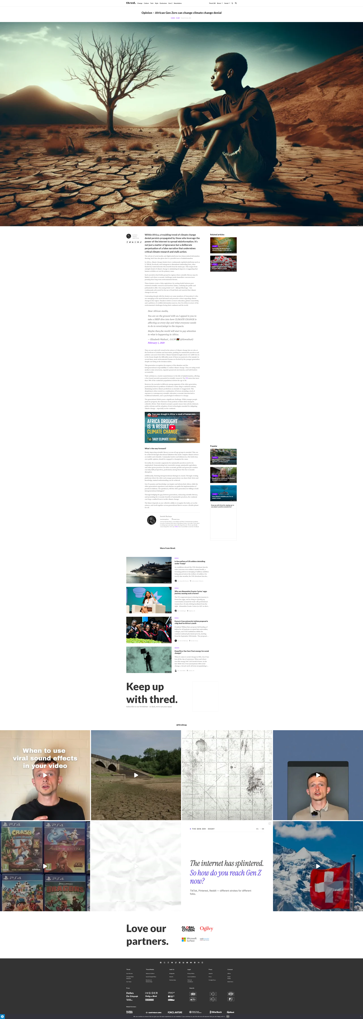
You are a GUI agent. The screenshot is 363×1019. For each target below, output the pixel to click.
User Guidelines (191, 976)
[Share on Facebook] (127, 242)
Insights (177, 647)
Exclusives (163, 3)
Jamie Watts (183, 670)
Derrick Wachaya (224, 246)
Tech (151, 3)
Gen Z (170, 3)
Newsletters (178, 3)
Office (229, 973)
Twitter (176, 526)
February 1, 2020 (156, 342)
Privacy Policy (190, 973)
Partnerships (172, 980)
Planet (178, 18)
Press (210, 976)
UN (187, 378)
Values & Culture (150, 973)
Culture (146, 3)
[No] (361, 1016)
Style (156, 3)
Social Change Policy (151, 976)
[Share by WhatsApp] (135, 242)
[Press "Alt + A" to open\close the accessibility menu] (2, 1016)
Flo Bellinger (223, 475)
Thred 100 (212, 3)
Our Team (128, 981)
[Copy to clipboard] (141, 242)
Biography (172, 973)
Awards (171, 976)
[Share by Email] (138, 242)
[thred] (131, 3)
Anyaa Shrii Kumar (225, 457)
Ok (228, 1016)
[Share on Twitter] (130, 242)
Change (139, 3)
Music (219, 3)
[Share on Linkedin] (133, 242)
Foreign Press (212, 980)
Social (226, 3)
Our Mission (129, 973)
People (215, 457)
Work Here (230, 981)
